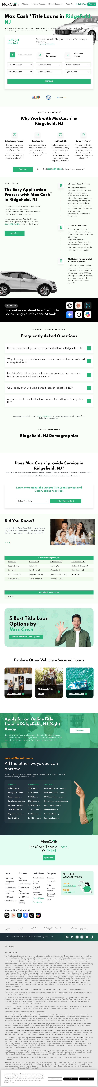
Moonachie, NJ (55, 570)
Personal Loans (14, 805)
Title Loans (12, 788)
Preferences (54, 1079)
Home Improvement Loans (55, 801)
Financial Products (38, 4)
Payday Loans (14, 797)
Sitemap (74, 928)
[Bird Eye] (61, 97)
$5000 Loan (33, 818)
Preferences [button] (12, 1082)
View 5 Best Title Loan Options (26, 637)
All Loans (25, 4)
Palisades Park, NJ (14, 574)
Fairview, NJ (33, 566)
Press (49, 900)
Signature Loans (15, 814)
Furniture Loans (50, 818)
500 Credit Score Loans (54, 793)
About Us (69, 4)
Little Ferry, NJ (34, 570)
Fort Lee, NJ (54, 566)
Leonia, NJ (12, 570)
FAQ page (33, 224)
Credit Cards (24, 897)
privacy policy (9, 1059)
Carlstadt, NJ (34, 562)
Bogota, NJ (12, 562)
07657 (10, 596)
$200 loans (33, 793)
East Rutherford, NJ (78, 562)
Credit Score (24, 887)
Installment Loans (15, 801)
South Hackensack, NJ (58, 574)
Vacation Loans (50, 814)
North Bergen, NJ (77, 570)
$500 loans (33, 797)
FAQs (49, 885)
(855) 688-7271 (69, 892)
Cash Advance (14, 810)
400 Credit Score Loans (54, 788)
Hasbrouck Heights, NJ (79, 566)
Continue (49, 81)
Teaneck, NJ (75, 574)
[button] (49, 348)
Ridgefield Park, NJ (36, 574)
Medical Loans (50, 810)
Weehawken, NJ (14, 579)
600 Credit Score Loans (54, 797)
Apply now (49, 858)
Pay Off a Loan (38, 878)
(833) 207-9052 (47, 44)
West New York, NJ (36, 579)
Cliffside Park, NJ (56, 562)
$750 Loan (32, 801)
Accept (87, 1079)
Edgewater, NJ (13, 566)
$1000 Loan (33, 805)
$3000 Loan (33, 814)
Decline (71, 1079)
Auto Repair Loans (52, 805)
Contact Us (51, 881)
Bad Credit (12, 818)
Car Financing (24, 884)
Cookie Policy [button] (10, 1080)
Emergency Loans (15, 793)
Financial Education (55, 4)
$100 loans (32, 788)
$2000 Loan (33, 810)
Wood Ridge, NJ (56, 579)
